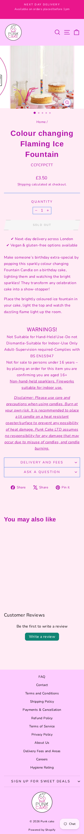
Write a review (42, 636)
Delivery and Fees (42, 462)
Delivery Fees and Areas (41, 751)
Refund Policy (41, 718)
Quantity (41, 201)
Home (41, 122)
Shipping (24, 184)
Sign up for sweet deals (40, 781)
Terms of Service (42, 726)
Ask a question (42, 472)
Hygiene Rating (42, 767)
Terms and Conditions (42, 693)
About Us (42, 742)
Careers (42, 759)
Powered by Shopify (41, 830)
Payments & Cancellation (42, 710)
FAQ (41, 677)
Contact (42, 685)
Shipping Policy (42, 701)
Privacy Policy (42, 734)
